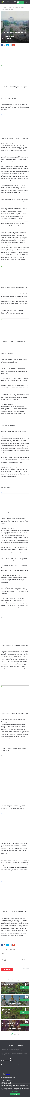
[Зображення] (5, 960)
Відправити (7, 969)
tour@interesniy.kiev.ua (6, 1083)
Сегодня (9, 38)
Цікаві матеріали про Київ (13, 6)
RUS (25, 2)
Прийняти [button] (15, 1094)
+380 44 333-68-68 (6, 1080)
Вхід (15, 2)
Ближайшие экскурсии (15, 980)
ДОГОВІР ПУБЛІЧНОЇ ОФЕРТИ (16, 1045)
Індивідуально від (15, 991)
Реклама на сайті (10, 1044)
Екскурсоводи (4, 1045)
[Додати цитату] (2, 960)
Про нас (18, 1044)
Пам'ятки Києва (23, 6)
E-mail (3, 956)
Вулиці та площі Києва (6, 7)
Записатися (24, 987)
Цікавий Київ (3, 6)
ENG (28, 2)
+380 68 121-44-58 (6, 1082)
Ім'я (3, 953)
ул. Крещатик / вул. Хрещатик (19, 7)
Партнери (3, 1044)
